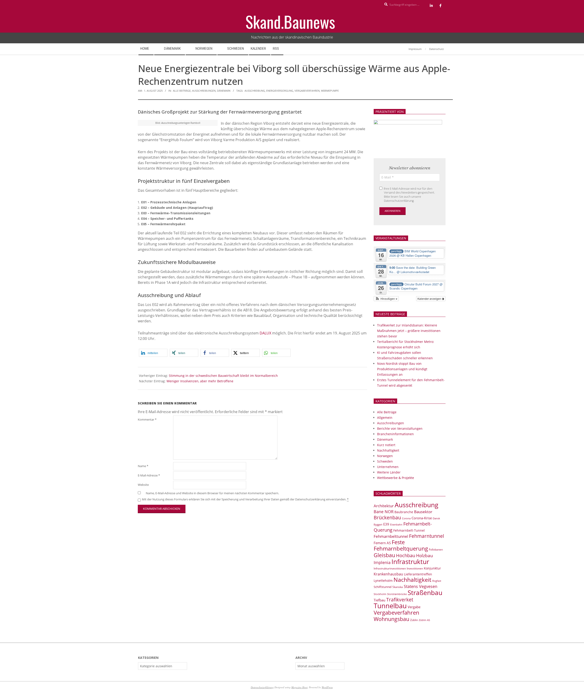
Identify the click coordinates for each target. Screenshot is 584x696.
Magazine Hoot (299, 687)
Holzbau (424, 555)
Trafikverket (399, 599)
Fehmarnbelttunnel (391, 536)
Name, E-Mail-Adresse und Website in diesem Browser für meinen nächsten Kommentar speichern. (212, 493)
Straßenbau (425, 592)
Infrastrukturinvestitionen (390, 568)
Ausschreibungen (204, 90)
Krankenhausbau (388, 574)
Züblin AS (424, 620)
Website (143, 485)
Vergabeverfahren (307, 90)
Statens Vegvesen (420, 586)
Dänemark (224, 90)
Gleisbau (384, 555)
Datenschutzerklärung (262, 687)
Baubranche (403, 512)
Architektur (384, 505)
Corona (406, 518)
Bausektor (423, 511)
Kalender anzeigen (429, 298)
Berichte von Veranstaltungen (399, 428)
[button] (153, 353)
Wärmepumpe (330, 90)
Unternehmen (388, 467)
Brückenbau (387, 517)
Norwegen (385, 456)
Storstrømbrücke (397, 594)
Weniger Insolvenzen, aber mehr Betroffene (200, 381)
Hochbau (405, 555)
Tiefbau (379, 600)
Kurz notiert (386, 445)
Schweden (385, 461)
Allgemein (384, 417)
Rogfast (436, 580)
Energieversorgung (279, 90)
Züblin (414, 620)
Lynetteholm (383, 580)
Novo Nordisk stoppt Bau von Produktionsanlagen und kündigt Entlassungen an (402, 369)
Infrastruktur (410, 561)
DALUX (266, 333)
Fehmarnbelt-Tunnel (409, 530)
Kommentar (147, 420)
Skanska (397, 587)
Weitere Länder (389, 472)
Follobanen (436, 549)
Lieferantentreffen (418, 574)
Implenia (382, 562)
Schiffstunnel (382, 587)
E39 (386, 524)
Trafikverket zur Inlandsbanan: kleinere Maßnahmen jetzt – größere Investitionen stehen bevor (409, 330)
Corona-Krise (422, 518)
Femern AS (382, 543)
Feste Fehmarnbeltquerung (401, 545)
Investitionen (415, 568)
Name (143, 466)
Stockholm (380, 594)
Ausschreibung (255, 90)
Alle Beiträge (182, 90)
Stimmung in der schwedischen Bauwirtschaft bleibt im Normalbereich (223, 375)
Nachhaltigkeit (388, 450)
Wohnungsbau (391, 619)
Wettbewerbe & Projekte (395, 478)
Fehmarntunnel (426, 536)
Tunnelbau (390, 605)
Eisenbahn (396, 524)
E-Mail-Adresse (149, 475)
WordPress (327, 687)
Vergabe (414, 607)
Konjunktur (432, 568)
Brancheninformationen (395, 434)
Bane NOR (384, 511)
